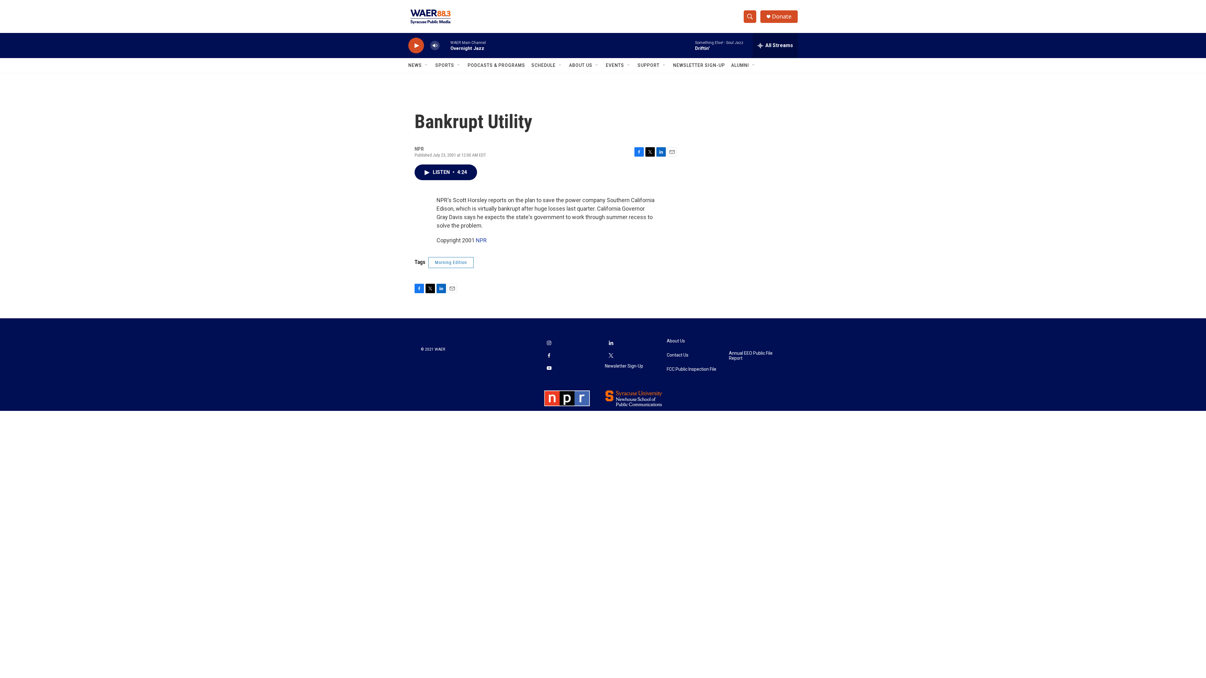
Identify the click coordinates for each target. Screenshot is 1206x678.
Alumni (740, 65)
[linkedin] (611, 343)
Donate (781, 16)
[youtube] (549, 368)
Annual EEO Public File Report (751, 356)
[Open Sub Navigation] (426, 65)
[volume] (435, 46)
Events (615, 65)
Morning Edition (451, 262)
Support (649, 65)
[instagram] (549, 343)
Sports (444, 65)
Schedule (543, 65)
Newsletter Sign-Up (699, 65)
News (415, 65)
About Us (580, 65)
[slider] (445, 45)
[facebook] (549, 356)
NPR (481, 240)
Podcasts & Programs (496, 65)
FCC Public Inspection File (691, 369)
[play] (416, 45)
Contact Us (677, 355)
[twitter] (611, 356)
